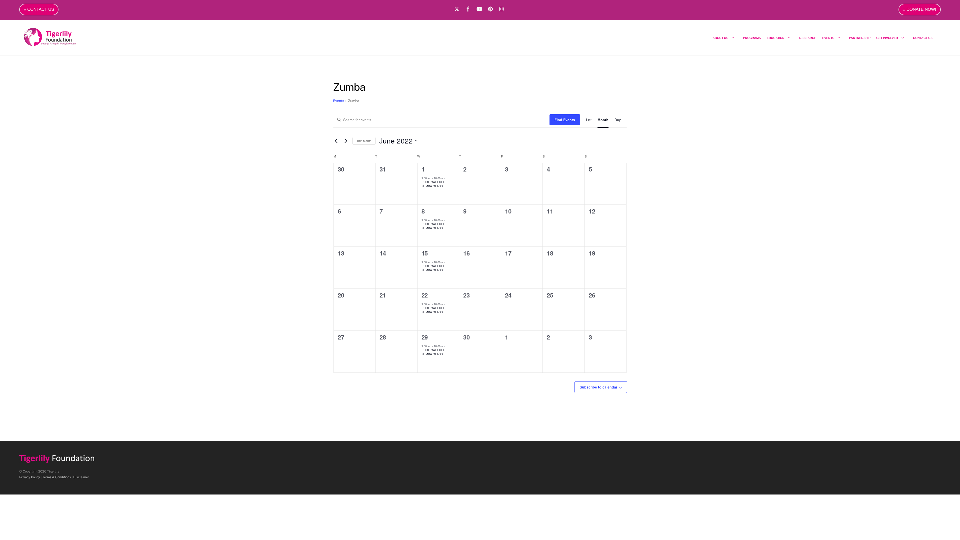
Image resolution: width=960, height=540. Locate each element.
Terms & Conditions (56, 477)
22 (425, 295)
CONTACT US (922, 38)
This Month (364, 140)
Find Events (564, 119)
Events (338, 101)
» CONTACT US (39, 9)
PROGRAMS (752, 38)
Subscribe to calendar (598, 387)
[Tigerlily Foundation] (60, 44)
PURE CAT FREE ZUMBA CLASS (433, 184)
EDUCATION (775, 38)
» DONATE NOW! (919, 9)
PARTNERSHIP (859, 38)
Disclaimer (81, 477)
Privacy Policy (29, 477)
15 (425, 253)
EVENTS (828, 38)
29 (425, 337)
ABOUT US (720, 38)
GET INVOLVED (887, 38)
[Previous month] (336, 141)
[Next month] (346, 141)
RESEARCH (807, 38)
